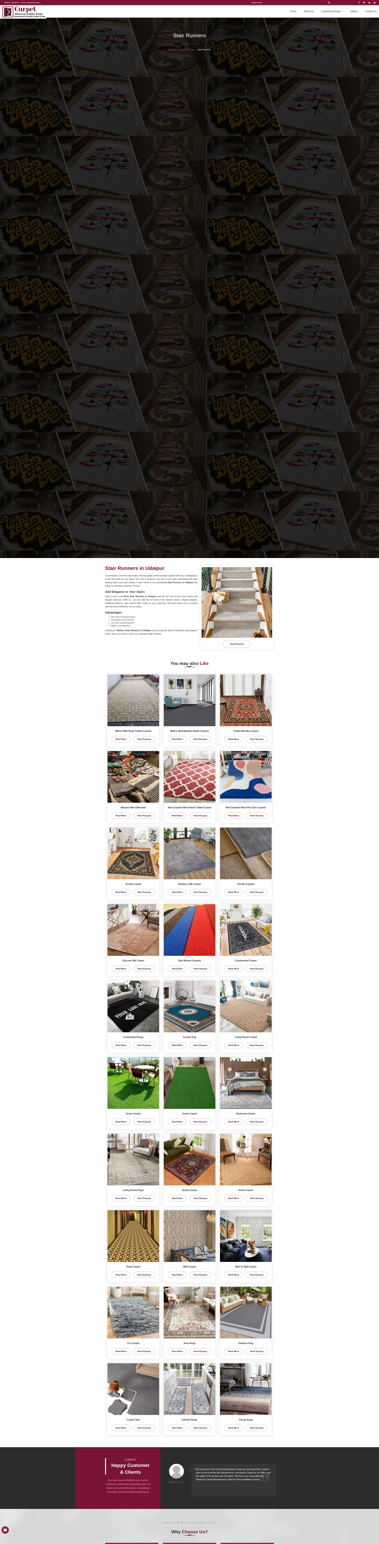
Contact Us (371, 11)
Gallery (354, 11)
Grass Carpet (133, 1113)
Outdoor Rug (246, 1343)
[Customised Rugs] (133, 1006)
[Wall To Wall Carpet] (246, 1236)
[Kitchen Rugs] (189, 1389)
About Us (309, 11)
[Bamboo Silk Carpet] (189, 853)
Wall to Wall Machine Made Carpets (189, 731)
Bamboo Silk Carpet (189, 884)
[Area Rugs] (189, 1313)
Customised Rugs (133, 1037)
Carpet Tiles (133, 1419)
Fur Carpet (133, 1343)
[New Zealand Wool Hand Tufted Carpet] (189, 777)
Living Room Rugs (133, 1190)
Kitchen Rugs (189, 1419)
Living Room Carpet (246, 1037)
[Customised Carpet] (246, 930)
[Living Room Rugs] (133, 1159)
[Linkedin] (369, 2)
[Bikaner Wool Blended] (133, 777)
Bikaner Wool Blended (133, 807)
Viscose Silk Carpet (133, 960)
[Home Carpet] (246, 1159)
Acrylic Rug (189, 1037)
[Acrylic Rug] (189, 1006)
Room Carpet (189, 1190)
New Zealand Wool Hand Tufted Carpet (189, 807)
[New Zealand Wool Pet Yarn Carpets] (246, 777)
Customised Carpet (246, 960)
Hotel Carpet (133, 1266)
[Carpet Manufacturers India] (24, 12)
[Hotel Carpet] (133, 1236)
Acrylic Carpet (133, 884)
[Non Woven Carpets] (189, 930)
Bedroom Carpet (245, 1113)
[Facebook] (359, 2)
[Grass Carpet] (133, 1083)
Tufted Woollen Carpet (245, 731)
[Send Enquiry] (5, 1530)
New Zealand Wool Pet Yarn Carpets (246, 807)
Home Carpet (245, 1190)
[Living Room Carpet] (246, 1006)
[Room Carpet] (189, 1159)
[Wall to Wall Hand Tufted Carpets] (133, 700)
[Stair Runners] (236, 602)
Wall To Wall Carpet (245, 1266)
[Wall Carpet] (189, 1236)
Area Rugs (190, 1343)
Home (293, 11)
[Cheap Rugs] (246, 1389)
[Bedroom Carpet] (246, 1083)
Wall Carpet (189, 1266)
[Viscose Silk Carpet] (133, 930)
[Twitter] (364, 2)
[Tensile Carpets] (246, 853)
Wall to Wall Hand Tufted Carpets (133, 731)
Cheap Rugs (246, 1419)
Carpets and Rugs (330, 11)
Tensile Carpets (245, 884)
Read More (121, 739)
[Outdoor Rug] (246, 1313)
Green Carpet (189, 1113)
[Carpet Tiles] (133, 1389)
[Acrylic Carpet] (133, 853)
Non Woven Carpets (189, 960)
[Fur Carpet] (133, 1313)
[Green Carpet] (189, 1083)
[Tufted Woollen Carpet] (246, 700)
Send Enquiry (237, 644)
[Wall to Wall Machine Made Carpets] (189, 700)
